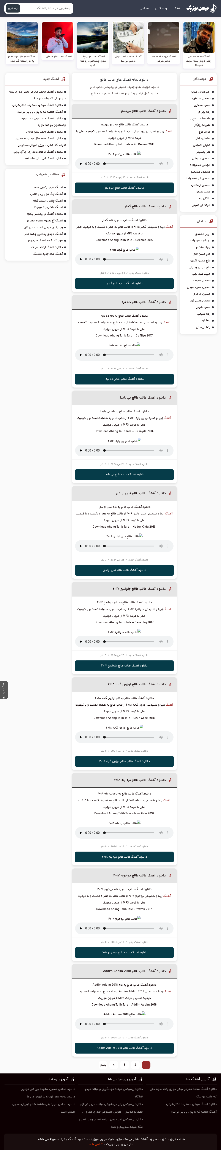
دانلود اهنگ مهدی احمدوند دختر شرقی (37, 105)
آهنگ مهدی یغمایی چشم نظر (44, 234)
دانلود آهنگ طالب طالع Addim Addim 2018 (134, 971)
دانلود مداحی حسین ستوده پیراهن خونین (48, 1089)
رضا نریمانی (203, 327)
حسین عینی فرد (200, 300)
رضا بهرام (204, 112)
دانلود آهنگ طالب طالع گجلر (145, 206)
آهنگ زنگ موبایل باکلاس (46, 194)
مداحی (144, 8)
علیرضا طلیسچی (200, 118)
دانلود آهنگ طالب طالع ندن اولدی (141, 493)
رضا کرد (205, 320)
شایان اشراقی (201, 145)
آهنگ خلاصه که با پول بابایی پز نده (40, 112)
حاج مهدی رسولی (199, 267)
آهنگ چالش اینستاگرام (48, 201)
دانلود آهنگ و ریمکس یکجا (45, 214)
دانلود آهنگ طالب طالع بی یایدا (143, 397)
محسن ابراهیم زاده (198, 178)
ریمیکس (161, 8)
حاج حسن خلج (201, 254)
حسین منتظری (200, 98)
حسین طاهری (201, 294)
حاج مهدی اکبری (199, 260)
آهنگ (178, 8)
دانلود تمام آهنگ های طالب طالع (124, 80)
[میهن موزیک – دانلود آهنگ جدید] (201, 8)
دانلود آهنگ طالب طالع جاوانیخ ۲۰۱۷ (139, 589)
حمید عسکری (202, 105)
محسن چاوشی (201, 158)
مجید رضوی (203, 191)
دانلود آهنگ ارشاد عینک (47, 247)
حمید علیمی (203, 307)
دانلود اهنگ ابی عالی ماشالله (44, 158)
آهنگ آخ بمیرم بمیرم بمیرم (45, 220)
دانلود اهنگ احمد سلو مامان (44, 132)
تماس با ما (95, 1144)
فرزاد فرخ (204, 132)
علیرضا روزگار (202, 125)
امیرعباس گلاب (200, 92)
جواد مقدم (203, 247)
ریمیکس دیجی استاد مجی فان (43, 227)
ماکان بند (204, 198)
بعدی (102, 1065)
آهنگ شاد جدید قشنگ (48, 254)
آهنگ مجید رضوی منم (48, 187)
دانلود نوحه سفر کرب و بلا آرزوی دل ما (51, 1096)
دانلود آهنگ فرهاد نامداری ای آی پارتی (38, 152)
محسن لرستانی (200, 185)
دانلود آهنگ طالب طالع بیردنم (143, 111)
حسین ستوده (201, 280)
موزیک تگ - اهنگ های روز (45, 240)
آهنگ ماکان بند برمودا (48, 207)
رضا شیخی (203, 314)
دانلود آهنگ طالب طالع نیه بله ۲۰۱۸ (140, 780)
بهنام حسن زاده (200, 240)
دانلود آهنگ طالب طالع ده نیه (144, 302)
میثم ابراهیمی (201, 205)
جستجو (12, 8)
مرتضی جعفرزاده (200, 165)
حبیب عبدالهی (201, 274)
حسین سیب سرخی (198, 287)
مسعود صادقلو (200, 172)
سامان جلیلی (202, 138)
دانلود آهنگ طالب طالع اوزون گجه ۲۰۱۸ (137, 684)
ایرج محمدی (202, 234)
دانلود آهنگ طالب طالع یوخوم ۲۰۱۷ (139, 875)
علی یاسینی (203, 152)
